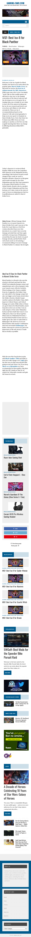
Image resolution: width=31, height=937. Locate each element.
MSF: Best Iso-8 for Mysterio (12, 586)
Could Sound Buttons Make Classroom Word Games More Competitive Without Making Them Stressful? (21, 843)
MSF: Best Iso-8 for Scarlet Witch (14, 602)
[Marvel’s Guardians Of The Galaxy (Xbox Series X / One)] (15, 490)
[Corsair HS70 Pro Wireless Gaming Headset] (15, 509)
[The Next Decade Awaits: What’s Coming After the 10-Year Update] (9, 705)
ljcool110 (11, 80)
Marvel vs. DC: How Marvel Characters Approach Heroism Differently (22, 720)
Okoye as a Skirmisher (10, 366)
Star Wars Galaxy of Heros (12, 697)
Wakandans (16, 49)
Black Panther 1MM (12, 358)
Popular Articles (10, 629)
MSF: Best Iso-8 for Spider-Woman (14, 570)
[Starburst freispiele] (8, 758)
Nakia (23, 360)
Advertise (6, 912)
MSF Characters (18, 568)
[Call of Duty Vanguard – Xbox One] (15, 470)
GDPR (5, 908)
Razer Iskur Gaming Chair (13, 457)
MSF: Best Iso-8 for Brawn (11, 617)
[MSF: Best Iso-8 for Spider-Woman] (15, 566)
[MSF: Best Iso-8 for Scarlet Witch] (15, 597)
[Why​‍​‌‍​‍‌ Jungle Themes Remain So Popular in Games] (9, 835)
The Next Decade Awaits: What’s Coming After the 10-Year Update (21, 703)
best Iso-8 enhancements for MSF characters (14, 89)
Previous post (16, 543)
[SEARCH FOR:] (15, 25)
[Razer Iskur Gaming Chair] (15, 453)
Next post (14, 546)
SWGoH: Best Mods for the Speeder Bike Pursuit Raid (16, 653)
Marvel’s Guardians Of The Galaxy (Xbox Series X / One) (14, 495)
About (5, 897)
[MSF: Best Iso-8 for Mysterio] (15, 582)
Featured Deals (9, 441)
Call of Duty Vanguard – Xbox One (14, 476)
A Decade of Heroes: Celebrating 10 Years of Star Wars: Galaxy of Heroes (15, 792)
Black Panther (13, 46)
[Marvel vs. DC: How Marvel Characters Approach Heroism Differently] (9, 722)
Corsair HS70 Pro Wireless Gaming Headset (13, 515)
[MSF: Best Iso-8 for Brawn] (15, 613)
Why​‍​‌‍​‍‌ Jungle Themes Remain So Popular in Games (20, 833)
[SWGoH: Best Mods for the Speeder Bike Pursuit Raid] (16, 646)
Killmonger (21, 46)
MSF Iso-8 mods (6, 49)
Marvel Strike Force (18, 86)
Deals (5, 455)
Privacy (6, 905)
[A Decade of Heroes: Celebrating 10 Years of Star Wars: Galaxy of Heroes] (16, 783)
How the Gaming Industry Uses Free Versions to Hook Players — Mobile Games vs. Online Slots (21, 823)
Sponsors (6, 916)
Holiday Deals (11, 455)
